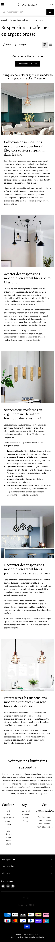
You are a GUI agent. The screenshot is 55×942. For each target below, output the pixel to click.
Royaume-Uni (26, 905)
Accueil (4, 20)
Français (26, 898)
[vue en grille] (45, 45)
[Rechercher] (50, 12)
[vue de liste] (51, 45)
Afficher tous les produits (28, 63)
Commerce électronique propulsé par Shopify (27, 937)
